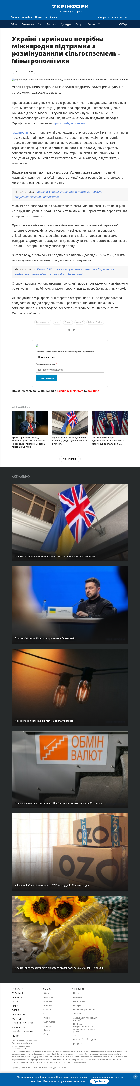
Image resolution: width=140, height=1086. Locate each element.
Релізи (15, 1036)
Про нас (77, 993)
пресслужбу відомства (69, 123)
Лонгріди (17, 1019)
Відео (15, 1006)
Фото (15, 1002)
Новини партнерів (22, 1023)
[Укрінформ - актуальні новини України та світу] (70, 6)
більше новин (70, 459)
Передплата (79, 1001)
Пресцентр (41, 17)
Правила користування (84, 1009)
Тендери (77, 1014)
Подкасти (17, 989)
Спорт (79, 24)
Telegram (63, 391)
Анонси (53, 17)
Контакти (77, 997)
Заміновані (21, 132)
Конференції (19, 1027)
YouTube (93, 391)
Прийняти (99, 1081)
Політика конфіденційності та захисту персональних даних (84, 1028)
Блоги (15, 1010)
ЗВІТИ (76, 1035)
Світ (40, 24)
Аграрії (79, 322)
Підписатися (46, 378)
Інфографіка (18, 1014)
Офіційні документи (23, 1031)
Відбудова (48, 997)
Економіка (28, 24)
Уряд (57, 322)
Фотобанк (27, 17)
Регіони (51, 24)
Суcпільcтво (49, 1022)
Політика (47, 1001)
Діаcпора (47, 1030)
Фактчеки (47, 1009)
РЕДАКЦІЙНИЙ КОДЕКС (85, 1040)
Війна (14, 24)
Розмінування (43, 322)
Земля (68, 322)
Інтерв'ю (17, 997)
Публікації (17, 993)
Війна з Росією (95, 322)
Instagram (76, 391)
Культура (65, 24)
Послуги (15, 17)
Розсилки (77, 1044)
